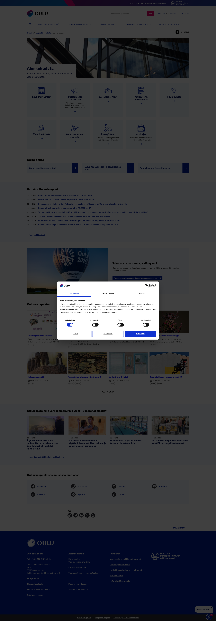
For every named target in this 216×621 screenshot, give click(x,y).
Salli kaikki (140, 334)
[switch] (95, 325)
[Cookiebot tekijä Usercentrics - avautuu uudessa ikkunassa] (146, 285)
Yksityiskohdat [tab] (108, 293)
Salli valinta (108, 334)
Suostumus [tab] (74, 293)
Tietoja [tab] (141, 293)
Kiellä (75, 334)
